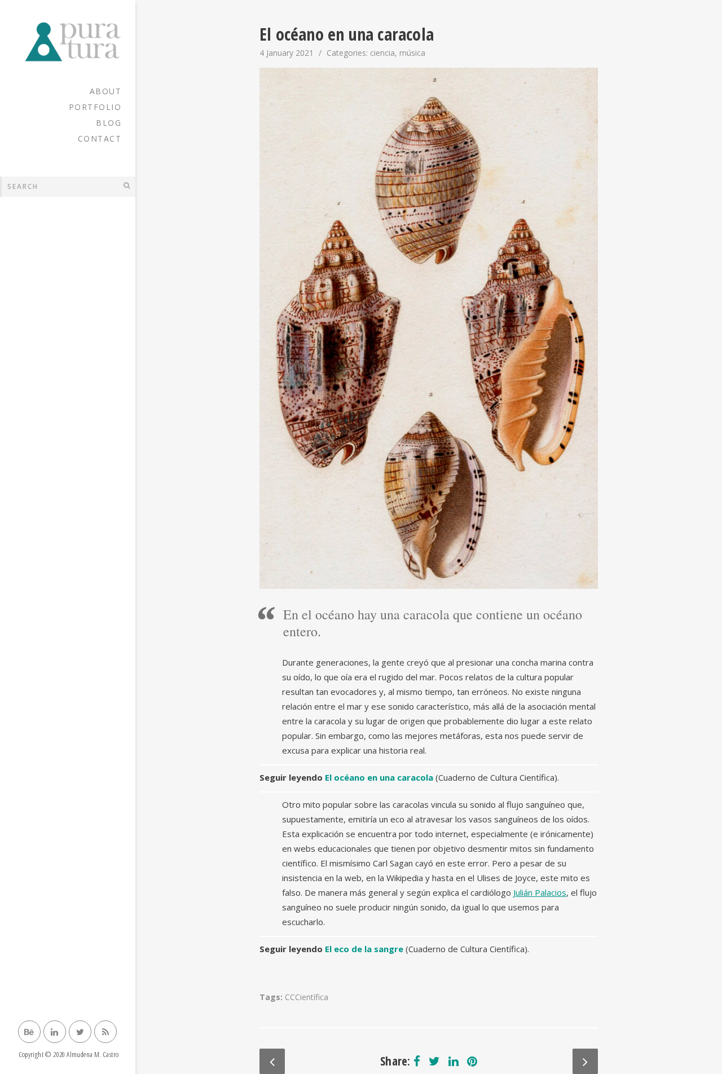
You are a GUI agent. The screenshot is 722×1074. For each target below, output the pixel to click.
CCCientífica (306, 997)
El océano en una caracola (379, 777)
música (412, 52)
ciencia (382, 52)
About (106, 91)
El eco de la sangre (364, 948)
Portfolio (95, 107)
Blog (108, 122)
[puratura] (67, 41)
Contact (100, 138)
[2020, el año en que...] (585, 1061)
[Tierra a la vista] (272, 1061)
